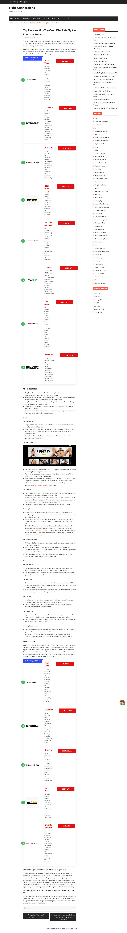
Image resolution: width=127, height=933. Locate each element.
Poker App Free (23, 2)
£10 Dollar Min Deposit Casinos (104, 55)
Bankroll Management (102, 141)
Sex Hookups (99, 258)
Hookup (97, 194)
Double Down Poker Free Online (104, 64)
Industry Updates (100, 201)
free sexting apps (40, 485)
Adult (96, 118)
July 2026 (97, 293)
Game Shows (99, 182)
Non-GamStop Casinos (102, 239)
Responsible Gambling (102, 251)
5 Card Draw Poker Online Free (103, 79)
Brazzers (48, 147)
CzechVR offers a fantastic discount (36, 530)
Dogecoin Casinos (100, 160)
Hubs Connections (22, 8)
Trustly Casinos (100, 273)
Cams (53, 19)
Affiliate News (99, 125)
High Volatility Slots (101, 191)
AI (68, 19)
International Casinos (102, 207)
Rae (38, 38)
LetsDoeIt (49, 107)
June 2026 (97, 296)
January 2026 (98, 300)
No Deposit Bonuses (101, 236)
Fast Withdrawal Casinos (102, 163)
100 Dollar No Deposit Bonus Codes (105, 88)
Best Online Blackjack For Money (104, 76)
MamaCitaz (49, 354)
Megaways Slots (100, 223)
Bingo (97, 147)
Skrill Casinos (99, 264)
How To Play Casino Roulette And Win (106, 73)
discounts (32, 882)
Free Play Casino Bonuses (102, 52)
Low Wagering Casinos (102, 220)
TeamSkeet (49, 267)
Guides (97, 188)
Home (17, 19)
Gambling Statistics (101, 179)
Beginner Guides (100, 144)
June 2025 (97, 303)
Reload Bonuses (100, 248)
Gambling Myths (100, 175)
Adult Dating (37, 19)
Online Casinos (99, 242)
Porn (59, 19)
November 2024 (99, 309)
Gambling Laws (100, 172)
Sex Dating (98, 255)
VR (64, 19)
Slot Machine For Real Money (103, 91)
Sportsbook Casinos (101, 270)
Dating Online (99, 156)
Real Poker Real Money (101, 99)
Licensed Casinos (100, 210)
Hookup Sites (26, 19)
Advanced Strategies (101, 122)
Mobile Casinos (99, 229)
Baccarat (97, 134)
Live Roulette (99, 213)
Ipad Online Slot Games (101, 61)
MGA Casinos (99, 226)
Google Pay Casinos (101, 185)
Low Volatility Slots (101, 217)
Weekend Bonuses (100, 283)
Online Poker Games (100, 58)
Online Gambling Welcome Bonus (104, 43)
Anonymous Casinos (101, 131)
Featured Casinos (100, 166)
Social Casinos (99, 267)
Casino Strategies (100, 153)
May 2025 (97, 306)
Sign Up (65, 61)
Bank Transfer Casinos (102, 137)
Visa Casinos (98, 277)
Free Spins (98, 169)
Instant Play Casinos (101, 204)
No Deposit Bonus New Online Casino (106, 108)
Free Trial (67, 108)
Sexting (46, 19)
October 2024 (98, 312)
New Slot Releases (100, 232)
